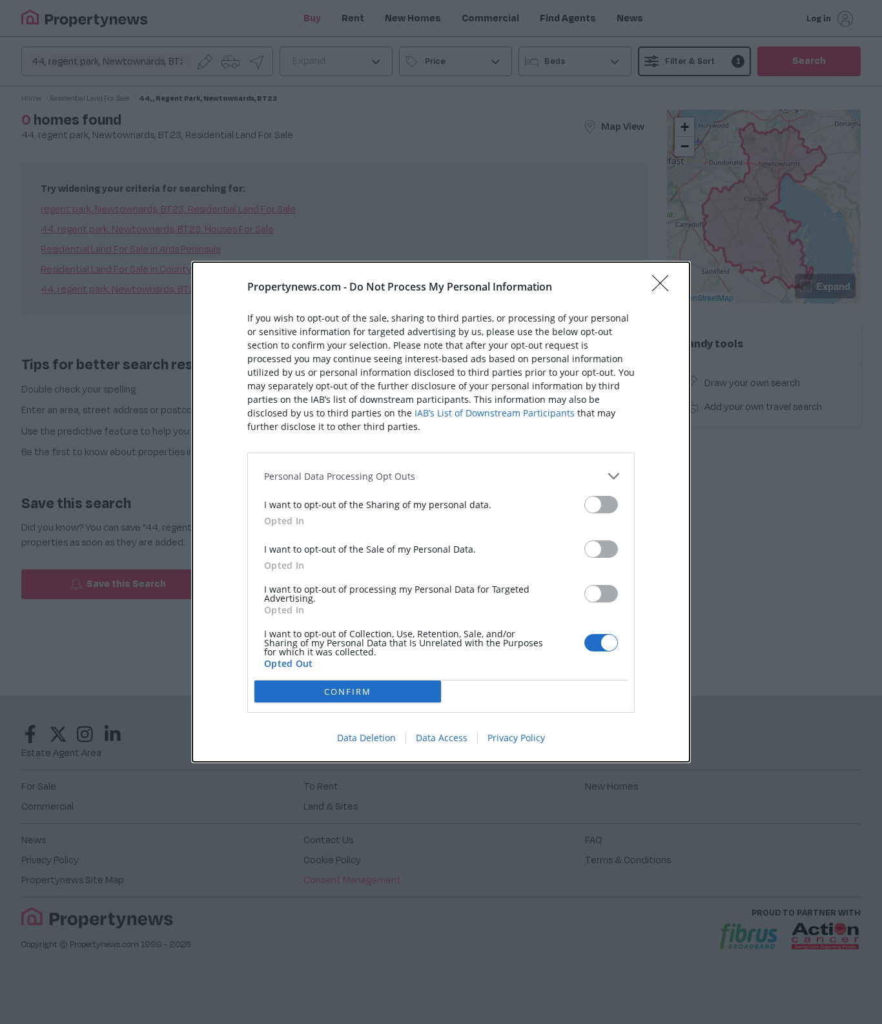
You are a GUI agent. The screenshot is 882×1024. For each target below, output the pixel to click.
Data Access (441, 738)
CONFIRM (347, 691)
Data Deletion (366, 738)
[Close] (664, 287)
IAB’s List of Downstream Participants (495, 413)
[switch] (601, 504)
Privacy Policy (516, 738)
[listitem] (441, 476)
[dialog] (441, 512)
